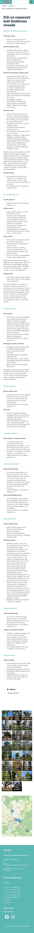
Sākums (4, 6)
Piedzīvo (11, 6)
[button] (12, 811)
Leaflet (22, 836)
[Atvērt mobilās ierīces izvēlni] (1, 2)
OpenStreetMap (26, 836)
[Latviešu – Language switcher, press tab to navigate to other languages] (7, 2)
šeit (14, 205)
